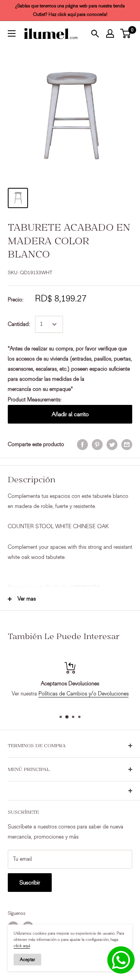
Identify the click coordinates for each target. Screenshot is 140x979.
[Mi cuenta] (110, 33)
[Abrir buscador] (95, 33)
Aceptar (27, 959)
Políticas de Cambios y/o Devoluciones (83, 693)
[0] (126, 33)
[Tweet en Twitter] (112, 444)
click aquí (22, 945)
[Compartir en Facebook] (82, 444)
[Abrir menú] (12, 33)
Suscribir (29, 882)
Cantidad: (19, 324)
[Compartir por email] (126, 444)
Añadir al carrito (70, 414)
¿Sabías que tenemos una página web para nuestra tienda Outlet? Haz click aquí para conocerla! (70, 10)
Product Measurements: (35, 399)
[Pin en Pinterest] (97, 444)
